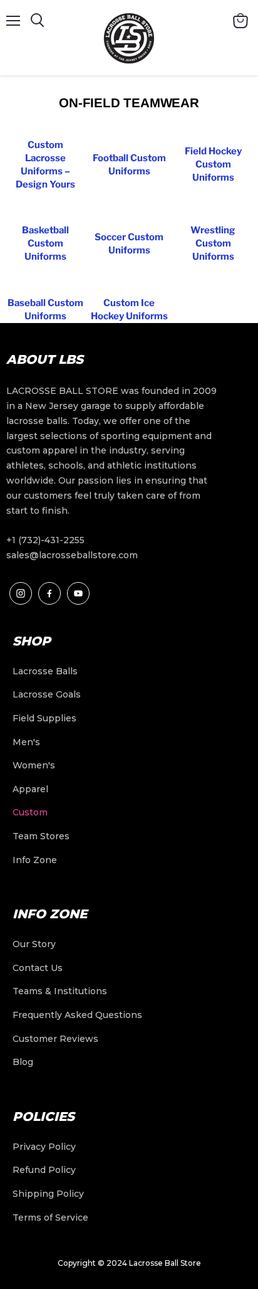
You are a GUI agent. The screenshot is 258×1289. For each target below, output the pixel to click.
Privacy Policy (44, 1146)
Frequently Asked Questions (77, 1015)
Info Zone (35, 860)
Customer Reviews (55, 1038)
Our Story (34, 944)
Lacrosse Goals (47, 694)
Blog (23, 1062)
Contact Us (38, 967)
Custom (30, 812)
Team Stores (41, 836)
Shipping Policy (48, 1193)
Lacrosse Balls (45, 671)
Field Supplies (44, 718)
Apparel (30, 789)
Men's (26, 742)
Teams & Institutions (60, 991)
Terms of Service (50, 1217)
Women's (34, 765)
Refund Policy (44, 1169)
